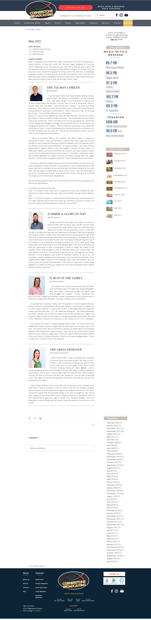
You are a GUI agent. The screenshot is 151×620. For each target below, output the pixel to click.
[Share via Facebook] (30, 418)
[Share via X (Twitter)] (35, 418)
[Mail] (126, 15)
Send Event (39, 579)
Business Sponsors (38, 596)
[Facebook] (117, 15)
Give (24, 591)
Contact (26, 587)
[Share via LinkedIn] (40, 418)
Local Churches (41, 587)
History (25, 583)
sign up (114, 39)
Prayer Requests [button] (41, 583)
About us (26, 579)
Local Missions (40, 591)
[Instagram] (121, 15)
